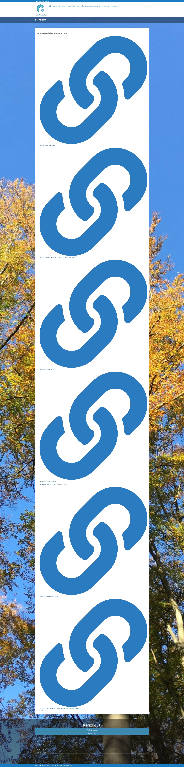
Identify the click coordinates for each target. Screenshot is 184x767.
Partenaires (105, 6)
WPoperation (75, 765)
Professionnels (92, 730)
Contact (114, 6)
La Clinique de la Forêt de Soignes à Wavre (50, 484)
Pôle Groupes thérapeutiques (91, 6)
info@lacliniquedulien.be (43, 1)
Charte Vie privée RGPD (40, 738)
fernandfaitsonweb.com (58, 765)
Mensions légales (39, 744)
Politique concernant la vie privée (43, 741)
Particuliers (92, 733)
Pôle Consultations (73, 6)
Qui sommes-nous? (59, 6)
